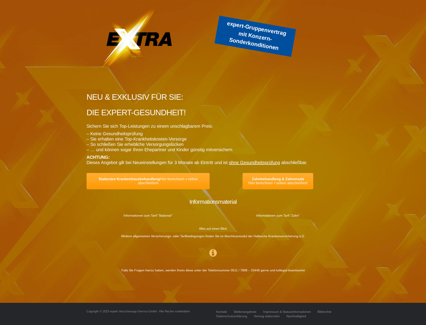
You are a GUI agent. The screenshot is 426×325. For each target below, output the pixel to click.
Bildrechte (324, 311)
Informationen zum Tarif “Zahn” (278, 215)
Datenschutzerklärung (231, 316)
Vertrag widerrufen (267, 316)
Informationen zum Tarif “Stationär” (148, 215)
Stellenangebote (245, 311)
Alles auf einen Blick (213, 228)
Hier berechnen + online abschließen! (148, 181)
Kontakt (221, 311)
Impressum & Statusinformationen (287, 311)
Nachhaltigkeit (296, 316)
